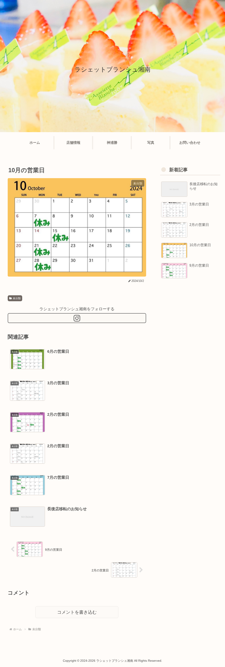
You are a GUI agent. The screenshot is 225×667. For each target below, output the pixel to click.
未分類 (17, 298)
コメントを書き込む (77, 612)
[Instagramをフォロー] (77, 318)
